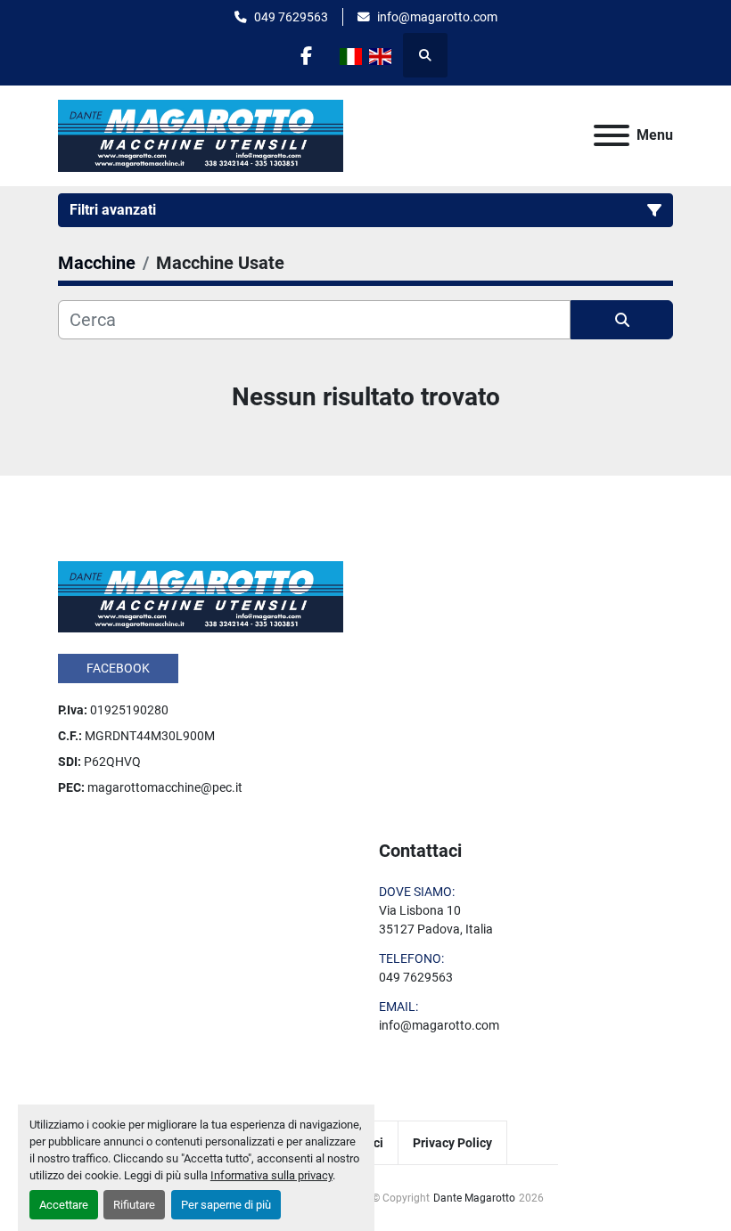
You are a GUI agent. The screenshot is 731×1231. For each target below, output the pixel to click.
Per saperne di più (226, 1204)
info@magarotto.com (437, 17)
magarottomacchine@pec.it (164, 787)
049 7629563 (291, 17)
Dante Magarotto (474, 1198)
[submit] (622, 319)
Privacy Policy (452, 1143)
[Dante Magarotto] (200, 596)
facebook (118, 668)
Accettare (63, 1204)
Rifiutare (134, 1204)
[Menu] (611, 135)
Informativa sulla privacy (271, 1175)
